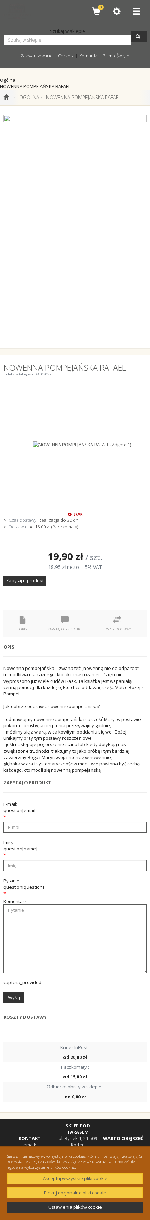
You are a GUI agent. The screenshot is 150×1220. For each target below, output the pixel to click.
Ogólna (29, 97)
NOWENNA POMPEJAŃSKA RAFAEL (83, 97)
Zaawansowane (37, 55)
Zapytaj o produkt (25, 580)
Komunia (88, 55)
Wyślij (14, 997)
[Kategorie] (136, 11)
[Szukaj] (139, 36)
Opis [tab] (23, 629)
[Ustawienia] (116, 11)
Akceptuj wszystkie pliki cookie (75, 1178)
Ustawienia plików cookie (75, 1207)
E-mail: (20, 807)
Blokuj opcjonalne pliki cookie (75, 1193)
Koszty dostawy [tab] (117, 629)
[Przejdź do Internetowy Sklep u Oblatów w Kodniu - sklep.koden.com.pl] (6, 97)
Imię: (20, 845)
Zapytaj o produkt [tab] (64, 629)
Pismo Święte (116, 55)
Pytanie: (23, 884)
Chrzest (66, 55)
